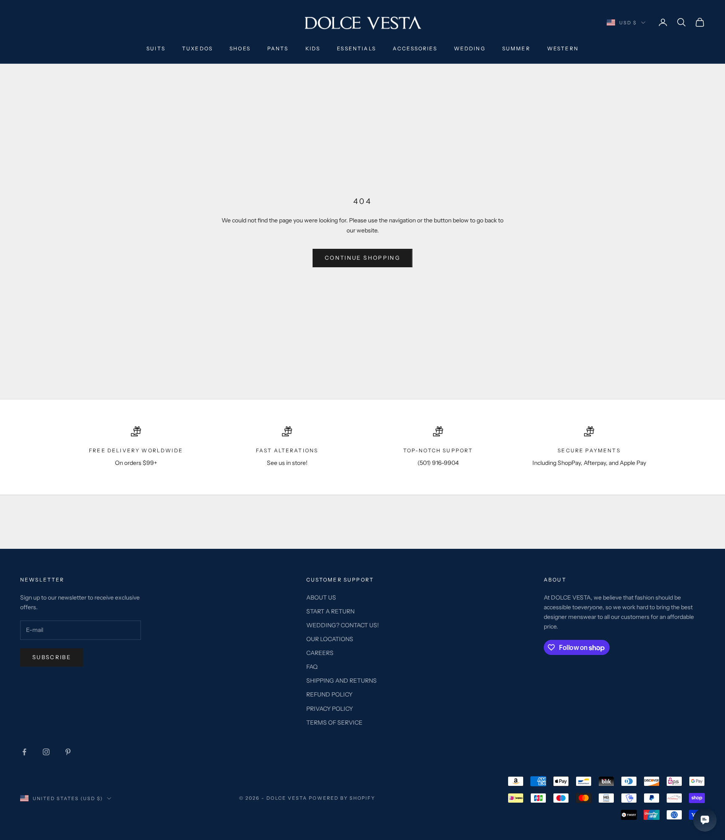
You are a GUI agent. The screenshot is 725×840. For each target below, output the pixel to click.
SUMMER (516, 48)
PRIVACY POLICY (329, 708)
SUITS (155, 48)
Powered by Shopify (342, 798)
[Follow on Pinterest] (68, 752)
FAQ (312, 666)
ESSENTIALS (356, 48)
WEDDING (469, 48)
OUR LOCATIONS (329, 639)
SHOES (239, 48)
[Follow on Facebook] (24, 752)
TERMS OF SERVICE (334, 722)
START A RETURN (330, 611)
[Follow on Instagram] (46, 752)
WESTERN (563, 48)
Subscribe (51, 657)
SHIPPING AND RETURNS (341, 680)
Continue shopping (362, 257)
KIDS (313, 48)
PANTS (278, 48)
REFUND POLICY (329, 694)
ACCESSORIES (415, 48)
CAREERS (320, 653)
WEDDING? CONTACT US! (342, 625)
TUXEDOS (197, 48)
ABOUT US (321, 597)
